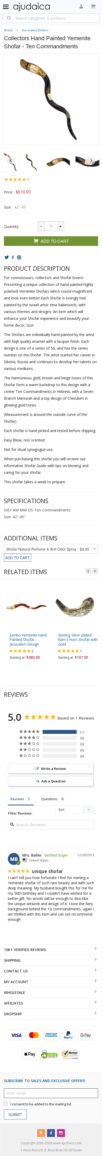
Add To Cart (55, 241)
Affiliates (13, 1003)
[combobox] (51, 18)
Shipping (12, 960)
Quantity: (11, 226)
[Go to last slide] (11, 161)
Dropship (13, 1013)
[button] (31, 162)
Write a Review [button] (53, 768)
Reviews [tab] (17, 799)
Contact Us (16, 971)
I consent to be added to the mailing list (40, 1104)
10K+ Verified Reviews (25, 949)
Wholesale (14, 992)
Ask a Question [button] (53, 781)
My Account (16, 981)
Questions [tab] (49, 799)
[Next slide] (91, 161)
